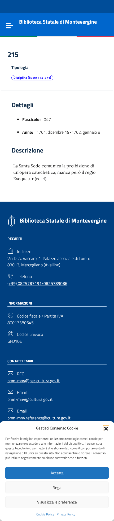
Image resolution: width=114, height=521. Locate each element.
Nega (57, 487)
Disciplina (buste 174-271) (32, 77)
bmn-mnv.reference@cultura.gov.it (39, 418)
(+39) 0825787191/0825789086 (37, 283)
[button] (106, 428)
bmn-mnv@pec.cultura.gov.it (33, 380)
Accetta (57, 473)
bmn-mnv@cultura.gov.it (30, 399)
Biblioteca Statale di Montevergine (63, 220)
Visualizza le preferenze (57, 502)
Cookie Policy (45, 514)
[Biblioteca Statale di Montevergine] (11, 220)
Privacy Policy (66, 514)
